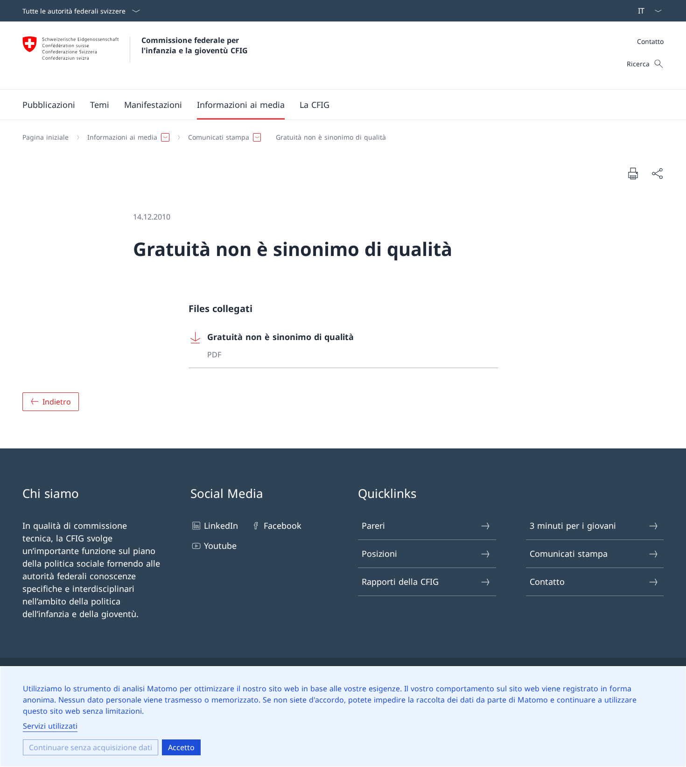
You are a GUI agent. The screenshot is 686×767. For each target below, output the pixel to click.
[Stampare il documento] (633, 173)
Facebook (282, 525)
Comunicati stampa (569, 553)
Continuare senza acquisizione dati (90, 747)
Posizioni (379, 553)
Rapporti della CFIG (400, 581)
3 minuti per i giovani (573, 525)
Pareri (373, 525)
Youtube (220, 545)
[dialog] (343, 716)
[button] (49, 105)
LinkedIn (221, 525)
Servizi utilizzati (50, 726)
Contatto (650, 41)
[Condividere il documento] (657, 173)
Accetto (181, 747)
